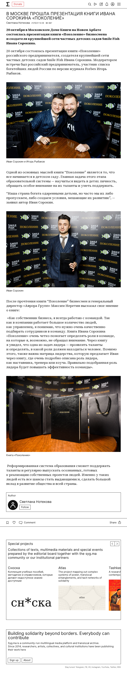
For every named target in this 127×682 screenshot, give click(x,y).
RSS (119, 667)
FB (86, 667)
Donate (18, 4)
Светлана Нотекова (18, 22)
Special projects (20, 544)
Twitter (113, 667)
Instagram (96, 667)
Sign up (14, 660)
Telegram (80, 667)
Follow (25, 507)
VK (89, 667)
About (26, 660)
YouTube (105, 667)
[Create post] (101, 4)
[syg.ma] (8, 4)
